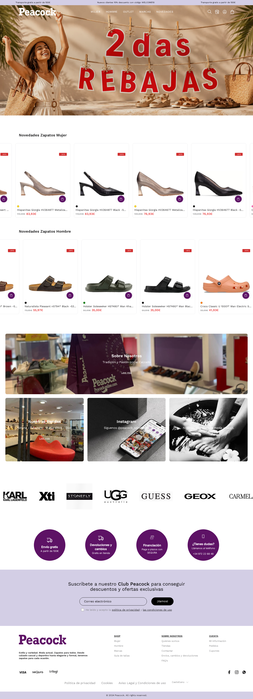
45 (9, 243)
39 (4, 147)
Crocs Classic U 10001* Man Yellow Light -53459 (173, 306)
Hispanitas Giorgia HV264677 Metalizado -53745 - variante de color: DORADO (30, 206)
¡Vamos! (162, 601)
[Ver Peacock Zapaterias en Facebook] (229, 672)
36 (39, 147)
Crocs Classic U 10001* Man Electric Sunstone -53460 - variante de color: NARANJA (90, 303)
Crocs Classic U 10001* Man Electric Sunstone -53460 (114, 306)
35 (219, 147)
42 (44, 243)
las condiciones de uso (157, 609)
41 (106, 243)
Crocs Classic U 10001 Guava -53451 (169, 209)
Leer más (126, 372)
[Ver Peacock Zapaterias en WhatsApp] (244, 672)
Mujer (117, 641)
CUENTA (213, 636)
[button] (128, 11)
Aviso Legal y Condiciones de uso (142, 683)
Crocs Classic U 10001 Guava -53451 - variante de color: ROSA (148, 206)
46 (67, 243)
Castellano (178, 682)
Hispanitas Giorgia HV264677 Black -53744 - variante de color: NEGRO (89, 206)
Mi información (217, 641)
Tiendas (166, 645)
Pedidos (213, 645)
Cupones (214, 650)
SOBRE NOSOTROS (172, 636)
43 (122, 243)
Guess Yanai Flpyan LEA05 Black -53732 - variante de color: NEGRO (206, 206)
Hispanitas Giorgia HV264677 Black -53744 (113, 209)
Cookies (107, 683)
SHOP (117, 636)
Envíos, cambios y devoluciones (180, 655)
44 (52, 243)
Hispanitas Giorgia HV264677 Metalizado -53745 (55, 209)
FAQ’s (165, 660)
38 (54, 147)
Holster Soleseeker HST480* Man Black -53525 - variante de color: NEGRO (31, 303)
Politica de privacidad (79, 683)
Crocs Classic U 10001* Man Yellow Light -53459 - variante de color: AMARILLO (148, 303)
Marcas (118, 650)
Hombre (118, 645)
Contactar (167, 650)
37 (47, 147)
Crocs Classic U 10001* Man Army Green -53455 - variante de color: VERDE (207, 303)
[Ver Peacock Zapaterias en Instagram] (236, 672)
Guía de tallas (122, 655)
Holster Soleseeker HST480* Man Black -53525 (56, 306)
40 (12, 147)
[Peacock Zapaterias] (37, 12)
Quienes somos (170, 641)
